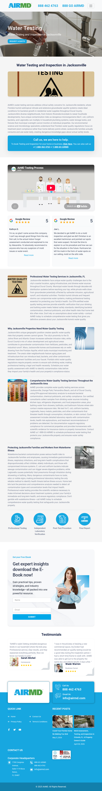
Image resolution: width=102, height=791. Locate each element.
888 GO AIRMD (73, 6)
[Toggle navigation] (90, 5)
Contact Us (36, 717)
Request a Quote (17, 41)
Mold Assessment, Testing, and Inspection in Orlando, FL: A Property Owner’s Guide (84, 736)
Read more (28, 255)
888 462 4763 (48, 6)
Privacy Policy (16, 722)
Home (12, 717)
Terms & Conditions (39, 722)
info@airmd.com (74, 698)
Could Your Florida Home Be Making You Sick (62, 732)
